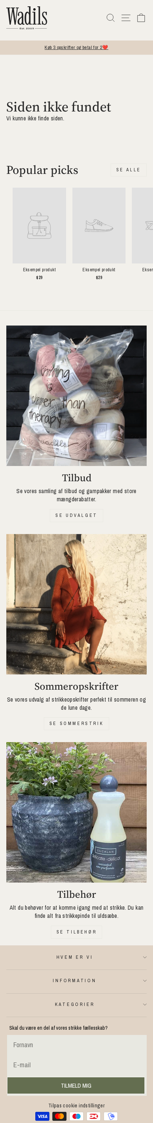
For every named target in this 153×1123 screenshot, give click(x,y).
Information (74, 980)
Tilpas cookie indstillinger (76, 1105)
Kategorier (75, 1004)
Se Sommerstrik (76, 723)
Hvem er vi (74, 957)
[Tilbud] (76, 396)
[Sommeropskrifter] (76, 604)
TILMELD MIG (76, 1085)
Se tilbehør (76, 932)
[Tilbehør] (76, 812)
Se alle (128, 170)
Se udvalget (76, 515)
